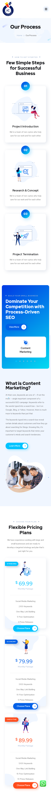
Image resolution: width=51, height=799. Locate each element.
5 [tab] (31, 361)
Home (19, 35)
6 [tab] (35, 361)
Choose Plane (23, 628)
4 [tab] (27, 361)
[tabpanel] (25, 347)
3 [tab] (23, 361)
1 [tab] (16, 361)
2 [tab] (20, 361)
